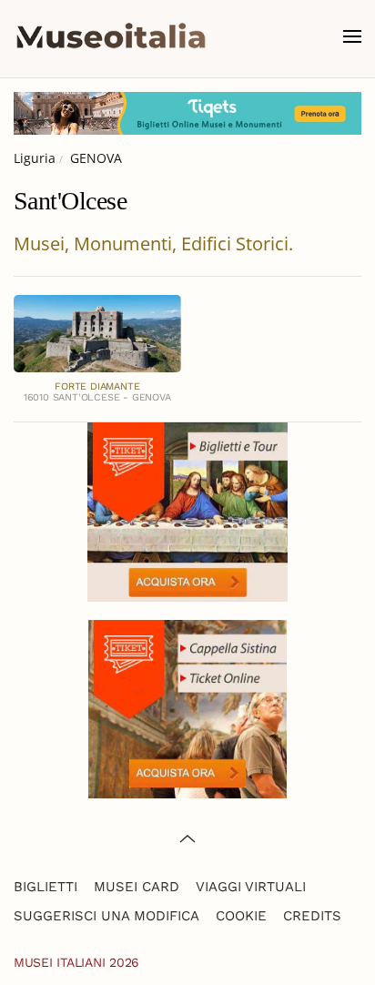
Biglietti (45, 886)
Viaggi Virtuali (251, 886)
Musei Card (136, 886)
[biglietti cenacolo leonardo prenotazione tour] (187, 510)
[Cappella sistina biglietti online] (187, 707)
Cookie (241, 916)
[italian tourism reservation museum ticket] (187, 113)
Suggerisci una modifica (106, 916)
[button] (352, 36)
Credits (312, 916)
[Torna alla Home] (111, 36)
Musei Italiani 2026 (76, 962)
